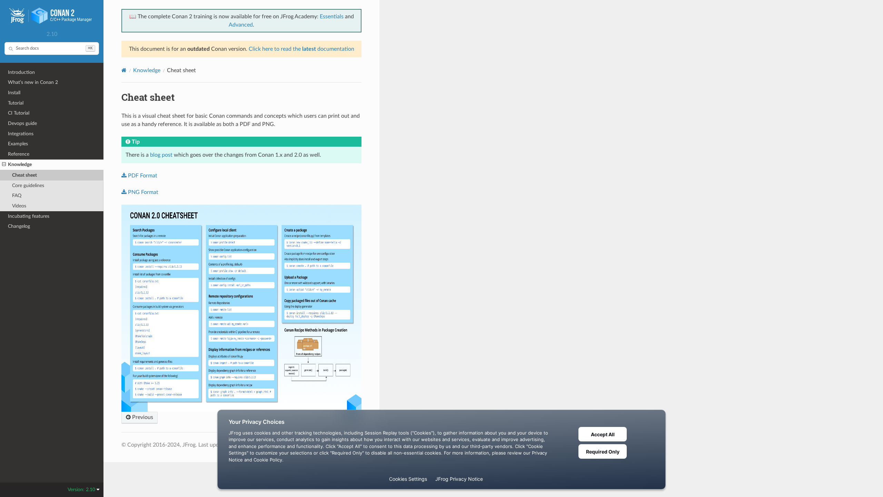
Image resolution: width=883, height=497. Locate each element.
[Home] (124, 70)
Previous (142, 417)
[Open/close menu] (4, 165)
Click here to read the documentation (301, 49)
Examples (18, 143)
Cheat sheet (24, 175)
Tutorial (15, 103)
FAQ (16, 195)
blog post (161, 155)
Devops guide (22, 123)
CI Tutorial (18, 113)
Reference (18, 154)
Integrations (20, 133)
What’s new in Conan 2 (33, 82)
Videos (19, 205)
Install (14, 92)
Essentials (332, 16)
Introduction (21, 72)
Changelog (19, 226)
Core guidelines (28, 185)
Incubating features (28, 216)
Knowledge (20, 164)
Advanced (241, 25)
